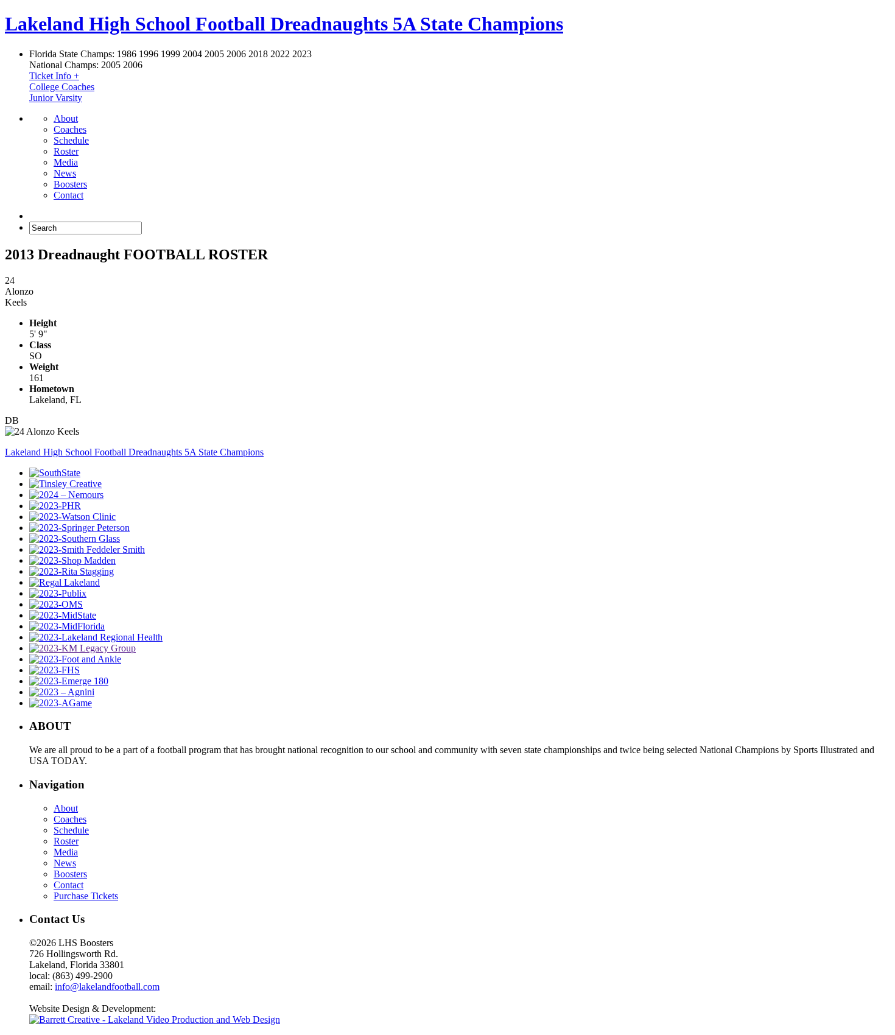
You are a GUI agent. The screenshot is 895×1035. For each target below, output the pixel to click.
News (65, 173)
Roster (66, 151)
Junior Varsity (55, 98)
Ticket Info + (54, 76)
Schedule (71, 140)
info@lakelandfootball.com (107, 986)
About (66, 118)
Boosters (70, 184)
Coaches (70, 129)
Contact (68, 195)
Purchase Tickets (86, 896)
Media (66, 162)
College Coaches (61, 87)
